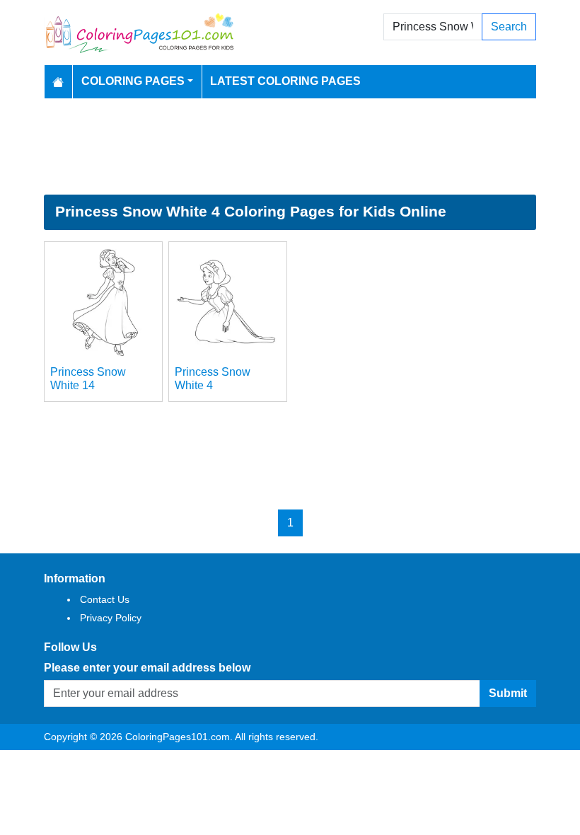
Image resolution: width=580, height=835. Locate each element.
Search (509, 27)
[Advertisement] (290, 146)
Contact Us (104, 599)
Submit (508, 693)
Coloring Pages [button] (133, 81)
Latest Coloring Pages (285, 81)
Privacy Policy (110, 617)
